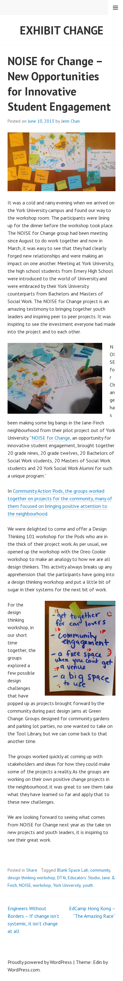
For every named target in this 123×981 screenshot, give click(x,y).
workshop (42, 885)
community (100, 870)
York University (67, 885)
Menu (115, 7)
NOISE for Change (51, 438)
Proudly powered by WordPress (40, 962)
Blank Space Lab (72, 870)
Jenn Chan (70, 121)
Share (31, 870)
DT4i (61, 877)
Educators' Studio (84, 877)
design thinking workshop (31, 877)
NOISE (25, 885)
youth (88, 885)
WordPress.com (24, 969)
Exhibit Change (61, 30)
